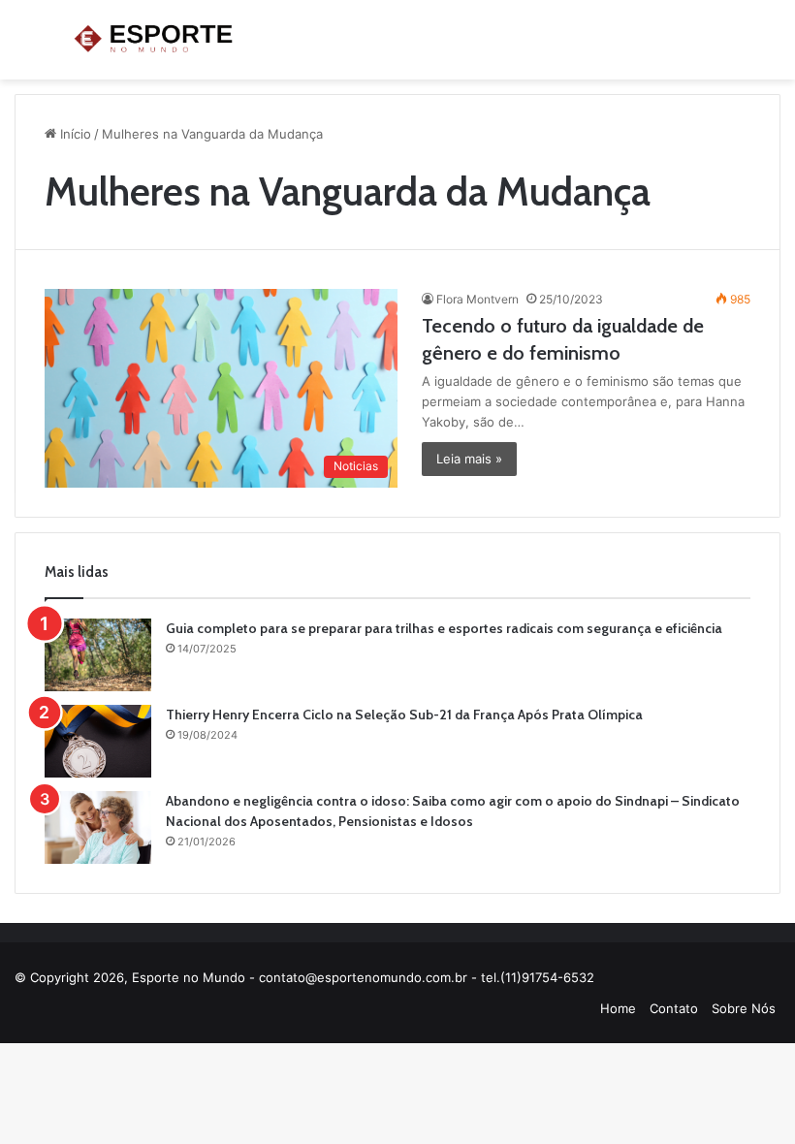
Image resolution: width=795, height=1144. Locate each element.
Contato (674, 1008)
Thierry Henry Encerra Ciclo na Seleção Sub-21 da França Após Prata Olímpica (404, 714)
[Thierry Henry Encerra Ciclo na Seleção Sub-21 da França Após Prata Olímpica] (98, 741)
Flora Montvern (477, 299)
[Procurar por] (770, 47)
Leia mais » (469, 458)
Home (618, 1008)
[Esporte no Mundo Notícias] (155, 40)
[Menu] (24, 47)
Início (73, 134)
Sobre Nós (744, 1008)
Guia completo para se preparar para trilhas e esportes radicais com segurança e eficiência (444, 628)
